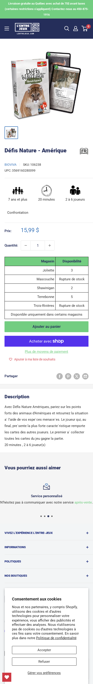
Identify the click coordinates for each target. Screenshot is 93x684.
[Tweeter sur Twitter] (77, 376)
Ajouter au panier (47, 326)
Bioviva (10, 164)
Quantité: (11, 245)
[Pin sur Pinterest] (68, 376)
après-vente (83, 502)
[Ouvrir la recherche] (66, 28)
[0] (85, 28)
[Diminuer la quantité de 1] (25, 245)
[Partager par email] (85, 376)
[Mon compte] (75, 28)
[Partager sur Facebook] (59, 376)
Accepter (44, 650)
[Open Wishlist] (6, 677)
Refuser (44, 662)
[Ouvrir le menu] (7, 28)
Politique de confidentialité (56, 638)
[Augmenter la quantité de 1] (49, 245)
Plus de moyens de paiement (46, 352)
